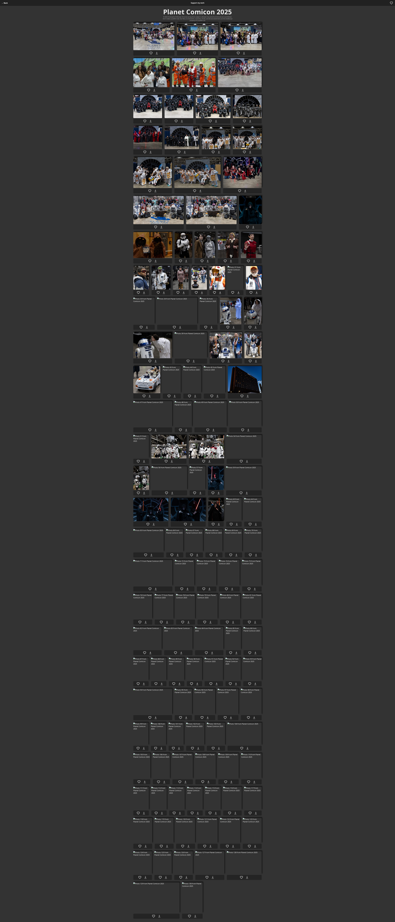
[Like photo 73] (204, 589)
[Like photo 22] (180, 261)
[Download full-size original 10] (250, 121)
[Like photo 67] (191, 555)
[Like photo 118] (140, 846)
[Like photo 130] (189, 916)
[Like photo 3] (238, 53)
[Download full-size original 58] (219, 493)
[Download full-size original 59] (247, 493)
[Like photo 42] (144, 396)
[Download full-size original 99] (144, 748)
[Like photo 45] (212, 396)
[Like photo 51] (138, 461)
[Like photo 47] (150, 430)
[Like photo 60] (148, 524)
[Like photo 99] (138, 748)
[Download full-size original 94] (156, 718)
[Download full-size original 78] (188, 622)
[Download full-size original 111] (144, 813)
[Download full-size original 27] (164, 293)
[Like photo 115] (210, 813)
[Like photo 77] (161, 622)
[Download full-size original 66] (178, 555)
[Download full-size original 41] (256, 361)
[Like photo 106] (158, 782)
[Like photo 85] (231, 653)
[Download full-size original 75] (255, 589)
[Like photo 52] (166, 461)
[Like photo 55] (138, 493)
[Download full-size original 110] (254, 782)
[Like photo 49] (208, 430)
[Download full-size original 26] (144, 293)
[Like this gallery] (391, 3)
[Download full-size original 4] (154, 90)
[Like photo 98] (248, 718)
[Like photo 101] (173, 748)
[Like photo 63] (231, 524)
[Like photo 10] (244, 121)
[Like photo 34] (174, 327)
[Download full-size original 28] (184, 293)
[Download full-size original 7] (151, 121)
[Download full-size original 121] (210, 846)
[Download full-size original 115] (216, 813)
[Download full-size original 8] (182, 121)
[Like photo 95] (180, 718)
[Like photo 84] (206, 653)
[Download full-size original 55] (144, 493)
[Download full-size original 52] (172, 461)
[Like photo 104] (242, 748)
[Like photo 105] (139, 782)
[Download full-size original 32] (257, 293)
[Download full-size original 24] (231, 261)
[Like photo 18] (156, 227)
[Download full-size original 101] (179, 748)
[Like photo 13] (213, 152)
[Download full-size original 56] (172, 493)
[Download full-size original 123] (255, 846)
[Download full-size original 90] (197, 684)
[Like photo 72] (182, 589)
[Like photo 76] (140, 622)
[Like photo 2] (195, 53)
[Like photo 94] (150, 718)
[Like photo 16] (195, 191)
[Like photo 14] (244, 152)
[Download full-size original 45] (217, 396)
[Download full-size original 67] (197, 555)
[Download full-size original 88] (162, 684)
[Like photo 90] (191, 684)
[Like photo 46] (242, 396)
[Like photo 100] (156, 748)
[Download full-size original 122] (233, 846)
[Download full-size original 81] (255, 622)
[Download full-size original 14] (250, 152)
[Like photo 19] (208, 227)
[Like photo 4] (149, 90)
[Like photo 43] (169, 396)
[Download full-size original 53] (209, 461)
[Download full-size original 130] (195, 916)
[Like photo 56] (166, 493)
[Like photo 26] (138, 293)
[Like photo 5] (191, 90)
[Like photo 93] (250, 684)
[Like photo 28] (178, 293)
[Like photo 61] (185, 524)
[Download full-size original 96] (208, 718)
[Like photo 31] (233, 293)
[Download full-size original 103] (219, 748)
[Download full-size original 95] (186, 718)
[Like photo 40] (223, 361)
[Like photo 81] (249, 622)
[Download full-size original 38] (156, 361)
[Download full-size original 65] (151, 555)
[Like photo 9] (210, 121)
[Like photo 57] (195, 493)
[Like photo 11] (145, 152)
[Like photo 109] (226, 782)
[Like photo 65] (146, 555)
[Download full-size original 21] (156, 261)
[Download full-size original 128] (247, 877)
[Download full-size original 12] (185, 152)
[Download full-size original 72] (187, 589)
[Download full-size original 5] (197, 90)
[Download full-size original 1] (157, 53)
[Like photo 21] (150, 261)
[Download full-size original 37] (256, 327)
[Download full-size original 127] (213, 877)
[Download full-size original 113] (180, 813)
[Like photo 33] (141, 327)
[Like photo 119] (161, 846)
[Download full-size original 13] (219, 152)
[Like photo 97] (225, 718)
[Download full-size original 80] (233, 622)
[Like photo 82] (145, 653)
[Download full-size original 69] (236, 555)
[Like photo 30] (214, 293)
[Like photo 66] (172, 555)
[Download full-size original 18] (161, 227)
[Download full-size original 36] (234, 327)
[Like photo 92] (230, 684)
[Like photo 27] (158, 293)
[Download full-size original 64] (256, 524)
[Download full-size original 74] (232, 589)
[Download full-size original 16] (200, 191)
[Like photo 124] (140, 877)
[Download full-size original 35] (211, 327)
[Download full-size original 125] (166, 877)
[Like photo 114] (192, 813)
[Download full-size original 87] (144, 684)
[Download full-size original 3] (244, 53)
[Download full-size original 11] (151, 152)
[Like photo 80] (227, 622)
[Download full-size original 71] (156, 589)
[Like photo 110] (249, 782)
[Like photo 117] (250, 813)
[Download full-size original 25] (254, 261)
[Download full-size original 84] (212, 653)
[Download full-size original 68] (217, 555)
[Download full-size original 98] (254, 718)
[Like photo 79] (205, 622)
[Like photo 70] (250, 555)
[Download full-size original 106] (164, 782)
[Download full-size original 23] (208, 261)
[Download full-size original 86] (255, 653)
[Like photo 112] (156, 813)
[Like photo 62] (213, 524)
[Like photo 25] (248, 261)
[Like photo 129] (154, 916)
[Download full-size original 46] (248, 396)
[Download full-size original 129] (159, 916)
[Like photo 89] (174, 684)
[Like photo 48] (180, 430)
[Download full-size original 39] (194, 361)
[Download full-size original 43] (175, 396)
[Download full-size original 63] (237, 524)
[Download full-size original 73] (209, 589)
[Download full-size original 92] (236, 684)
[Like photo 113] (174, 813)
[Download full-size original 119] (167, 846)
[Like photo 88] (156, 684)
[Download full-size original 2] (200, 53)
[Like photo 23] (202, 261)
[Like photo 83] (175, 653)
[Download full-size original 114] (198, 813)
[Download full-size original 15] (155, 191)
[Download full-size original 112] (162, 813)
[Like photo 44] (189, 396)
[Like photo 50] (243, 430)
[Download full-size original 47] (156, 430)
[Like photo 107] (180, 782)
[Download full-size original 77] (167, 622)
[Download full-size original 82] (150, 653)
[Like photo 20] (247, 227)
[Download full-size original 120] (188, 846)
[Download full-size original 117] (256, 813)
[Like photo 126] (181, 877)
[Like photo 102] (192, 748)
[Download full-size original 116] (235, 813)
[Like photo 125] (160, 877)
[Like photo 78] (183, 622)
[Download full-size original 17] (245, 191)
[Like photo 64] (250, 524)
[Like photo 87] (138, 684)
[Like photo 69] (231, 555)
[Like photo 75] (249, 589)
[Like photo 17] (240, 191)
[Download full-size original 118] (146, 846)
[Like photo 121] (205, 846)
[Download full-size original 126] (186, 877)
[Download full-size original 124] (145, 877)
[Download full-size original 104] (247, 748)
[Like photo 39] (188, 361)
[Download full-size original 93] (255, 684)
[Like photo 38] (150, 361)
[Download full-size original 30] (220, 293)
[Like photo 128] (241, 877)
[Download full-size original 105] (145, 782)
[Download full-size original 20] (253, 227)
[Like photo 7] (145, 121)
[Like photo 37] (250, 327)
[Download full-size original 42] (150, 396)
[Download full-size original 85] (236, 653)
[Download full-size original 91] (217, 684)
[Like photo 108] (203, 782)
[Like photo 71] (150, 589)
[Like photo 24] (225, 261)
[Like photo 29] (196, 293)
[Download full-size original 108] (208, 782)
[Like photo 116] (230, 813)
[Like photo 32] (251, 293)
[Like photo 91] (211, 684)
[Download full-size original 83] (181, 653)
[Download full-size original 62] (219, 524)
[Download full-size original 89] (179, 684)
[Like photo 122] (227, 846)
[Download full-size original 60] (154, 524)
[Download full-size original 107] (185, 782)
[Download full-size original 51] (144, 461)
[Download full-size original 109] (231, 782)
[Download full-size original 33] (147, 327)
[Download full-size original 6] (243, 90)
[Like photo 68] (211, 555)
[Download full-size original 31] (238, 293)
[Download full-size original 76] (146, 622)
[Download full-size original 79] (210, 622)
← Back (5, 3)
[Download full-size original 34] (180, 327)
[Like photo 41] (250, 361)
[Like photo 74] (226, 589)
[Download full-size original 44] (195, 396)
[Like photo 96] (202, 718)
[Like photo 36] (228, 327)
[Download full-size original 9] (216, 121)
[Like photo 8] (176, 121)
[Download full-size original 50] (248, 430)
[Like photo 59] (241, 493)
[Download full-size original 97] (231, 718)
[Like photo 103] (213, 748)
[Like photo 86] (250, 653)
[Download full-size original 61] (191, 524)
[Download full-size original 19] (214, 227)
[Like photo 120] (183, 846)
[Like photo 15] (150, 191)
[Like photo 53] (204, 461)
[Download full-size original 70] (256, 555)
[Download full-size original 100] (161, 748)
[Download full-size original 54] (247, 461)
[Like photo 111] (138, 813)
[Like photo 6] (237, 90)
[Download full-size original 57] (200, 493)
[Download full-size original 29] (202, 293)
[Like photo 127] (207, 877)
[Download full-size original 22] (186, 261)
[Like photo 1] (151, 53)
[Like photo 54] (241, 461)
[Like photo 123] (249, 846)
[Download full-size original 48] (186, 430)
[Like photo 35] (206, 327)
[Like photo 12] (179, 152)
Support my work (197, 3)
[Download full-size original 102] (198, 748)
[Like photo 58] (213, 493)
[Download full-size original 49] (213, 430)
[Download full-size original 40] (229, 361)
